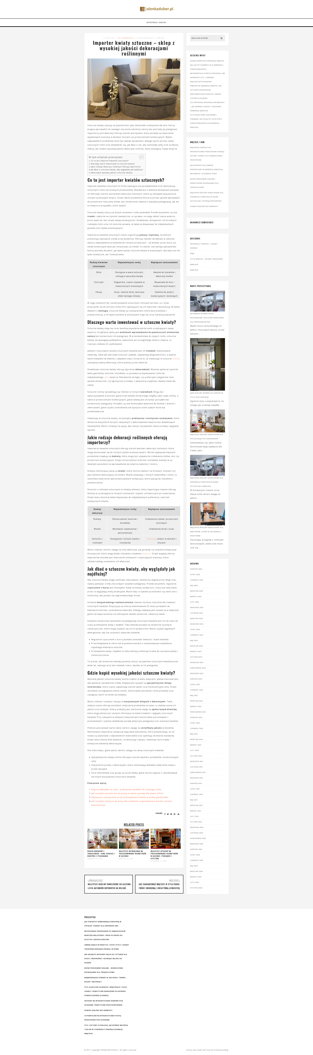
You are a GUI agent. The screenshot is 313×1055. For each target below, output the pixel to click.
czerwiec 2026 (196, 580)
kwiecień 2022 (196, 739)
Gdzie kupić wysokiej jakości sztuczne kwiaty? (112, 172)
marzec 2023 (195, 706)
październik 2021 (198, 772)
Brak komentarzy (145, 38)
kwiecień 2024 (196, 646)
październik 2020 (198, 838)
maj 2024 (194, 640)
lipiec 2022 (195, 723)
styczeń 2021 (196, 822)
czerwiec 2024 (196, 635)
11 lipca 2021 (109, 38)
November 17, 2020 (159, 861)
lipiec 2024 (195, 629)
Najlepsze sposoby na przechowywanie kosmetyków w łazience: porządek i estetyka (164, 855)
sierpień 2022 (196, 717)
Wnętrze (160, 38)
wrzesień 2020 (196, 844)
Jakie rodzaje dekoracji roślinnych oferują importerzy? (116, 167)
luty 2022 (194, 750)
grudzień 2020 (196, 827)
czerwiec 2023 (196, 690)
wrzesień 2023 (196, 673)
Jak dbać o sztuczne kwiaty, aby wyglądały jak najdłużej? (117, 169)
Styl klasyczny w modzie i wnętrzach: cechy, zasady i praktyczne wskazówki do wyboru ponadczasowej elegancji (106, 991)
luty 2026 (194, 602)
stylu (106, 377)
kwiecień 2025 (196, 618)
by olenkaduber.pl (126, 38)
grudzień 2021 (196, 761)
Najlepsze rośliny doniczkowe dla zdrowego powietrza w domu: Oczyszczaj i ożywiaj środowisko (206, 197)
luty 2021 (194, 816)
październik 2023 (198, 668)
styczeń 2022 (196, 756)
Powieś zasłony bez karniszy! (204, 206)
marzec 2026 (195, 596)
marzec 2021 (195, 811)
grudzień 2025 (196, 607)
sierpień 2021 (196, 783)
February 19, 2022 (95, 859)
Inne (192, 253)
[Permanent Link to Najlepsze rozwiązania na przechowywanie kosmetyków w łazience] (134, 848)
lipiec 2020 (195, 855)
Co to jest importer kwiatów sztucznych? (110, 161)
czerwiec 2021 (196, 794)
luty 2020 (194, 882)
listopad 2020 (196, 833)
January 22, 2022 (126, 859)
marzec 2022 (195, 745)
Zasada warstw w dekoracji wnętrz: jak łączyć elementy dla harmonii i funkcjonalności (207, 65)
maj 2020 (194, 866)
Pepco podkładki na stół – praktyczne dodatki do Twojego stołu (126, 789)
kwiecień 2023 (196, 701)
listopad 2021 (196, 767)
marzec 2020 (195, 877)
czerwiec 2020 (196, 860)
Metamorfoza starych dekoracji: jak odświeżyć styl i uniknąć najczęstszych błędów (207, 77)
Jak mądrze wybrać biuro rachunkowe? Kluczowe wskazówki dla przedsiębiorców (207, 318)
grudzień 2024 (196, 624)
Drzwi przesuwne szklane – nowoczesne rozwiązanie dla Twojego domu (204, 183)
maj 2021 (194, 800)
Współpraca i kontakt (157, 22)
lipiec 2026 (195, 574)
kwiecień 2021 (196, 805)
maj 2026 (194, 585)
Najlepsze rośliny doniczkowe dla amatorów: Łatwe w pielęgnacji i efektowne (206, 531)
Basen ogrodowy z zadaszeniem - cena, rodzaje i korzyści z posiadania (101, 853)
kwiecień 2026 (196, 591)
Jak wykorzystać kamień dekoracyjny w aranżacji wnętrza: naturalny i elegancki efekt (206, 169)
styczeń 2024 (196, 657)
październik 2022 (198, 712)
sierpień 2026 (196, 569)
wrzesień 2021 (196, 778)
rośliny (175, 358)
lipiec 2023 (195, 684)
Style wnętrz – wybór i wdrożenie (206, 259)
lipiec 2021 (195, 789)
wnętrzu (146, 553)
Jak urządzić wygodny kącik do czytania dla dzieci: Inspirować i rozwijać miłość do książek (105, 958)
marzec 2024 (195, 651)
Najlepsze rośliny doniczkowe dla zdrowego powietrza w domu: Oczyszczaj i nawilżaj (206, 482)
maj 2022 (194, 734)
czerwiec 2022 (196, 728)
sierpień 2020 (196, 849)
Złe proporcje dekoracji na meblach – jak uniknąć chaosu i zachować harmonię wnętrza (207, 106)
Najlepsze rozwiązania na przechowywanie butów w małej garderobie (129, 797)
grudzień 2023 (196, 662)
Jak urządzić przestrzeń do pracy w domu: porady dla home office (127, 793)
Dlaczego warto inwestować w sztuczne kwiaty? (113, 164)
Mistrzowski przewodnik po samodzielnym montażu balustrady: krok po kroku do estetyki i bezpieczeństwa (104, 935)
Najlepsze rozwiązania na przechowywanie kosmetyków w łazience (132, 853)
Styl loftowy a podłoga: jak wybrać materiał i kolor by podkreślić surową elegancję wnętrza (106, 1029)
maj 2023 (194, 695)
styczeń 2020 (196, 888)
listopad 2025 (196, 613)
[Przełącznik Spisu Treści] (140, 157)
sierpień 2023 (196, 679)
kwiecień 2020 (196, 871)
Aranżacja (152, 538)
